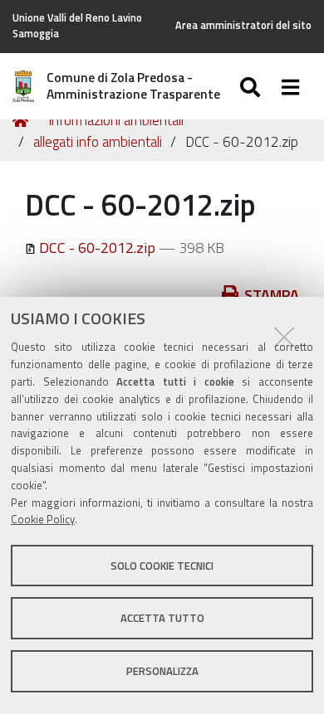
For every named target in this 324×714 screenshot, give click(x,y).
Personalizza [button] (162, 671)
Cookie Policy (43, 519)
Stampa (271, 295)
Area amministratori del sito (243, 25)
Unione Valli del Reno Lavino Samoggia (77, 25)
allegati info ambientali (97, 142)
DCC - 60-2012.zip (97, 247)
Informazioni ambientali (116, 120)
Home (23, 121)
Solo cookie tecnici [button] (162, 565)
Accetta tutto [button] (162, 618)
